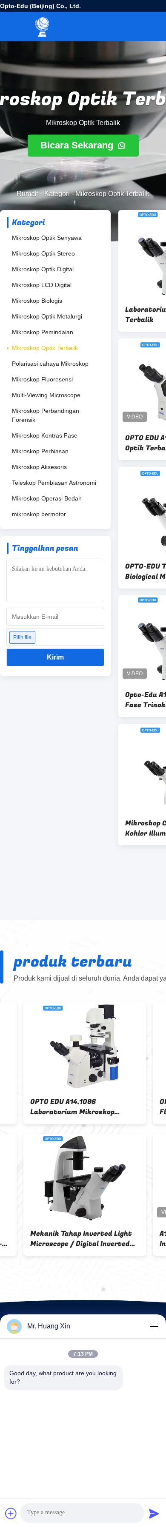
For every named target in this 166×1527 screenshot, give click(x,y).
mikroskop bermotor (39, 514)
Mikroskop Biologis (37, 300)
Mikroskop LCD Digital (42, 285)
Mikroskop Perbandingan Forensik (45, 415)
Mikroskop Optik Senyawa (47, 237)
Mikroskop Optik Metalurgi (47, 316)
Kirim (55, 657)
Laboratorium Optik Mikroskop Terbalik (59, 1107)
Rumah (28, 193)
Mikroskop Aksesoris (39, 467)
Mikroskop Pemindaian (42, 332)
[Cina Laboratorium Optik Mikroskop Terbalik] (61, 1046)
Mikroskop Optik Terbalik (45, 347)
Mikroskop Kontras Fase (44, 435)
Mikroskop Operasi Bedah (47, 498)
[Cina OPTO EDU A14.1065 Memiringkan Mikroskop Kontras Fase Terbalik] (61, 1178)
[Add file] (11, 1513)
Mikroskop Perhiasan (40, 451)
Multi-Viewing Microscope (46, 395)
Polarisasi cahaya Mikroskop (50, 363)
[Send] (154, 1513)
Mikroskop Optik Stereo (43, 253)
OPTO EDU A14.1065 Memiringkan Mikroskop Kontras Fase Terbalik (48, 1238)
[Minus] (154, 1326)
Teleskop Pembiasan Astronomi (54, 482)
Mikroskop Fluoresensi (42, 379)
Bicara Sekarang (78, 145)
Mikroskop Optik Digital (43, 269)
